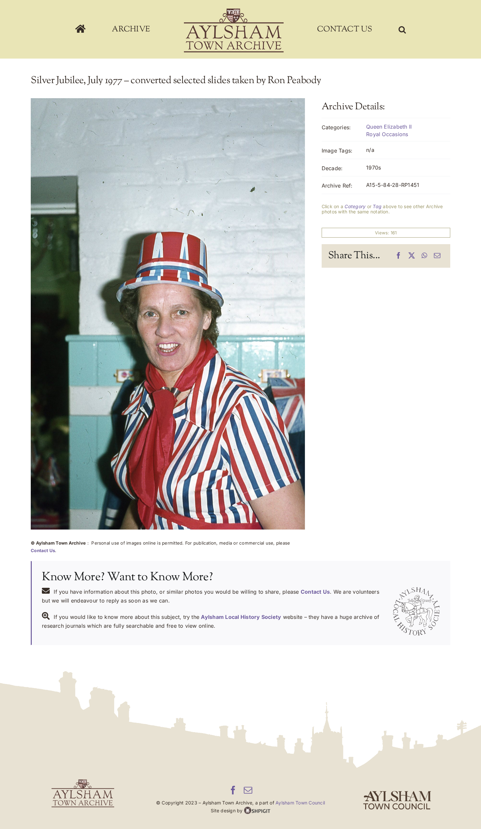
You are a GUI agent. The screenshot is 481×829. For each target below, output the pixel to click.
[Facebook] (398, 256)
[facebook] (233, 790)
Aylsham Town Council (300, 802)
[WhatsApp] (424, 256)
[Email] (437, 256)
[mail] (248, 790)
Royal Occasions (387, 134)
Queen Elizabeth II (389, 126)
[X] (411, 256)
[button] (359, 29)
